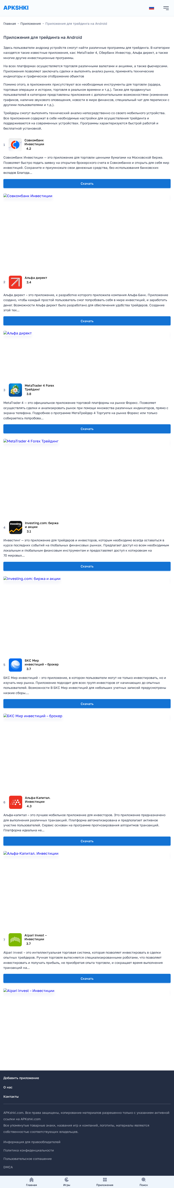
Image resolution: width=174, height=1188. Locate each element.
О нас (7, 1087)
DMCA (8, 1167)
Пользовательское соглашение (27, 1159)
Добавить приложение (21, 1078)
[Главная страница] (15, 12)
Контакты (11, 1096)
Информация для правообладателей (31, 1142)
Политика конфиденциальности (28, 1150)
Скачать (87, 183)
